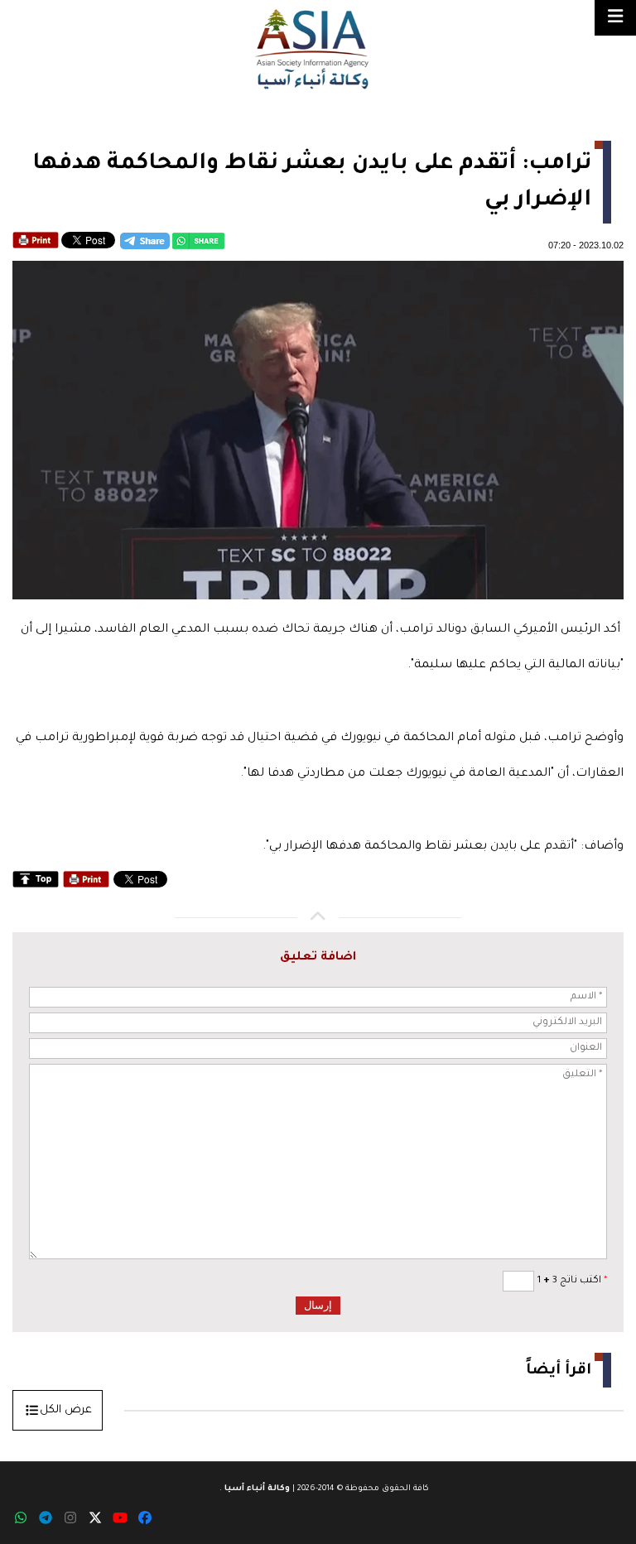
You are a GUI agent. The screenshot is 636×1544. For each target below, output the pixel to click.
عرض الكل (66, 1410)
